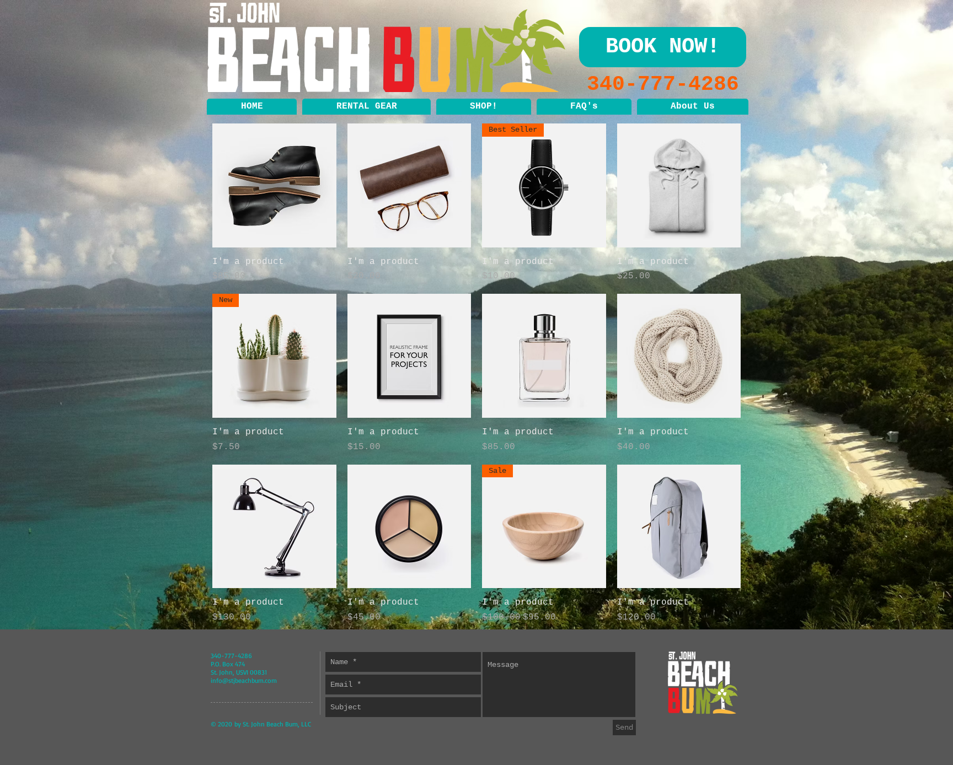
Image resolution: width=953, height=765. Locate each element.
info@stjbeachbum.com (244, 680)
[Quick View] (274, 185)
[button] (366, 107)
